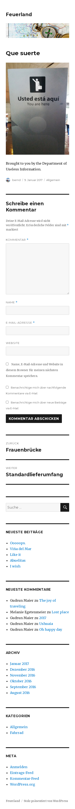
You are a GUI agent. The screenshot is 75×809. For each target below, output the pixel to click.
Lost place (60, 612)
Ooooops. (18, 543)
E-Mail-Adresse (20, 322)
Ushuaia (46, 624)
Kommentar (17, 240)
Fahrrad (16, 733)
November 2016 (22, 675)
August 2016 (20, 693)
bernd (16, 180)
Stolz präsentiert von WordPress (46, 801)
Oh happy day (50, 629)
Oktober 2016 (21, 681)
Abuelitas (18, 560)
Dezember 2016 (22, 669)
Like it (15, 555)
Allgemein (53, 180)
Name (12, 302)
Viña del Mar (20, 549)
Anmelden (18, 767)
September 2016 (23, 687)
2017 (42, 618)
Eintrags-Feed (21, 773)
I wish (15, 566)
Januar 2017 (19, 664)
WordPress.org (22, 784)
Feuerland (19, 14)
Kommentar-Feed (24, 778)
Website (13, 343)
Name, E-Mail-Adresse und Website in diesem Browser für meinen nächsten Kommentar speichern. (34, 370)
